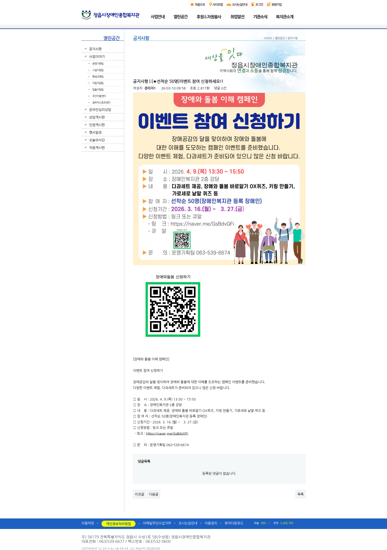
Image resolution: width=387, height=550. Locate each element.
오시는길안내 (187, 523)
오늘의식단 (97, 140)
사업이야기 (97, 56)
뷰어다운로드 (234, 523)
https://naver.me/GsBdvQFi (167, 433)
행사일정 (95, 132)
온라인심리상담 (100, 109)
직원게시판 (97, 147)
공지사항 (95, 49)
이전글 (139, 494)
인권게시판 (97, 125)
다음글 (153, 494)
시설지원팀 (97, 70)
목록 (300, 494)
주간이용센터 (99, 96)
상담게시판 (97, 117)
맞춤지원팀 (97, 89)
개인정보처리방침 (118, 524)
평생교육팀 (97, 76)
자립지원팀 (97, 83)
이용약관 (88, 523)
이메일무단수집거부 (157, 523)
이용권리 (211, 523)
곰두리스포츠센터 (101, 102)
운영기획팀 (97, 63)
